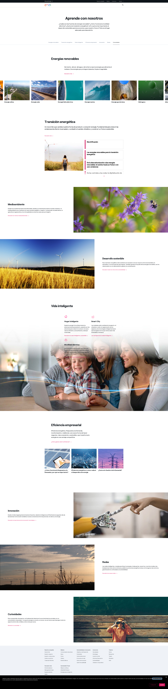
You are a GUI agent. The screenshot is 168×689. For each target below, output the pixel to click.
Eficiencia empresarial (91, 42)
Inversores (114, 1)
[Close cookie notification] (166, 677)
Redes (108, 42)
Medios (108, 1)
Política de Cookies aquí (157, 678)
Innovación (102, 42)
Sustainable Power (65, 665)
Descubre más (48, 665)
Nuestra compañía (100, 1)
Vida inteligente (79, 42)
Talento (120, 1)
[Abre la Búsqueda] (122, 4)
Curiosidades (116, 43)
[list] (84, 94)
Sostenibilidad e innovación (83, 650)
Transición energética (66, 42)
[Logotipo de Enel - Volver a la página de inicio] (48, 5)
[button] (49, 1)
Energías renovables (53, 42)
